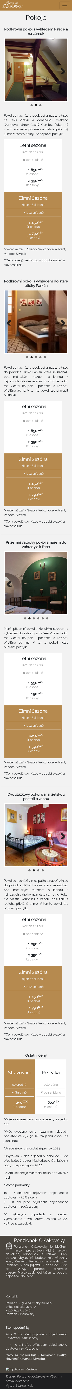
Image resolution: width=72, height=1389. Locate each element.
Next (61, 70)
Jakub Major (26, 1385)
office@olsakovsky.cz (21, 1307)
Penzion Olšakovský (20, 1314)
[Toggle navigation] (64, 5)
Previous (10, 70)
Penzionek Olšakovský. (33, 1376)
